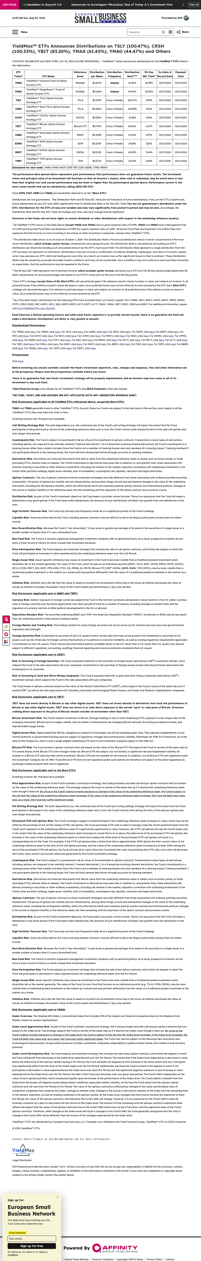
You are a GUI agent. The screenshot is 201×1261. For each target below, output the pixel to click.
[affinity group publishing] (6, 634)
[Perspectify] (6, 627)
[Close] (57, 1197)
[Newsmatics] (6, 641)
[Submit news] (6, 619)
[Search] (163, 32)
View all (193, 4)
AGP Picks (9, 4)
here (33, 331)
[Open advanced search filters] (170, 32)
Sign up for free (31, 1246)
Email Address (17, 1232)
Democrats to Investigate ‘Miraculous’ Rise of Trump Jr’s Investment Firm (122, 4)
